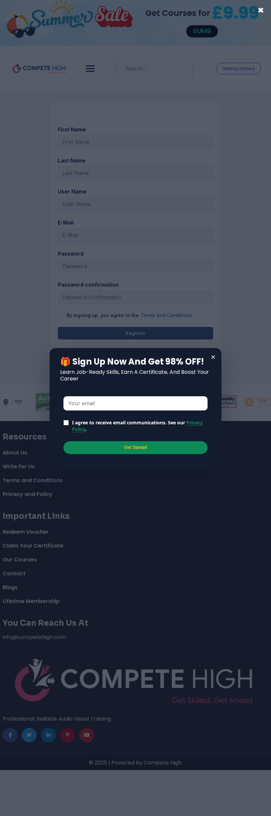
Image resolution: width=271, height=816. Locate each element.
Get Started (135, 447)
